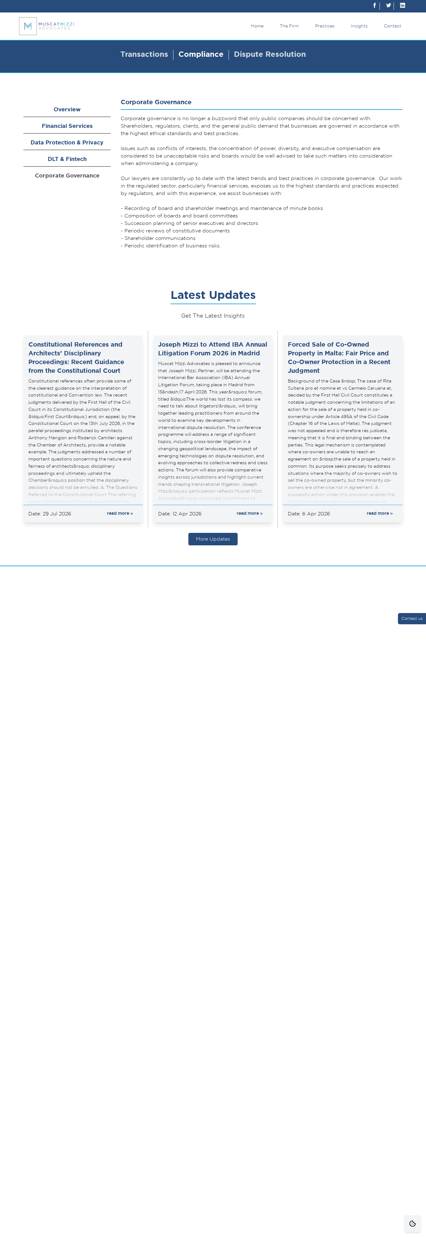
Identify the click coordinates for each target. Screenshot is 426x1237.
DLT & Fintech (67, 159)
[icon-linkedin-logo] (402, 6)
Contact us (412, 619)
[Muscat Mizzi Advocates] (46, 26)
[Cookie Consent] (412, 1223)
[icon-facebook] (374, 6)
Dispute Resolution (270, 54)
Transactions (144, 54)
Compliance (201, 54)
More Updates (213, 539)
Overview (67, 110)
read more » (120, 513)
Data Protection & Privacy (67, 143)
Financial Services (67, 126)
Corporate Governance (67, 176)
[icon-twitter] (388, 6)
